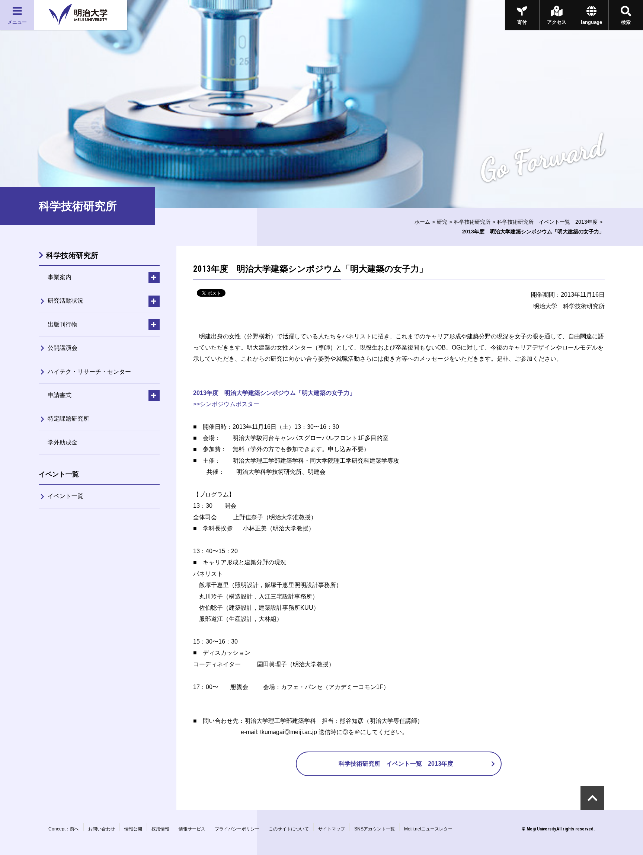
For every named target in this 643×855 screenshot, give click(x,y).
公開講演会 (62, 348)
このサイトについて (289, 829)
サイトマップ (331, 829)
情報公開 (133, 829)
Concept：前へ (63, 829)
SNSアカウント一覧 (374, 829)
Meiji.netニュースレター (428, 829)
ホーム (422, 222)
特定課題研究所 (68, 418)
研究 (442, 222)
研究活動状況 (65, 300)
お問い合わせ (101, 829)
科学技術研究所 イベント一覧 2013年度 (547, 222)
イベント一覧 (65, 496)
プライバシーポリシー (237, 829)
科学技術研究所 (472, 222)
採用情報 (160, 829)
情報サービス (192, 829)
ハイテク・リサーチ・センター (89, 372)
